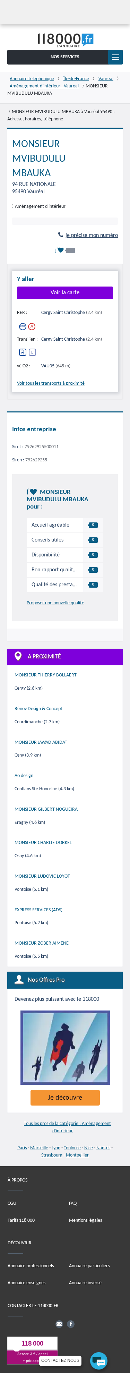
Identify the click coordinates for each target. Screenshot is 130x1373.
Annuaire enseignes (26, 1283)
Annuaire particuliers (89, 1266)
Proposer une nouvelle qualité (55, 603)
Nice (88, 1148)
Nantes (103, 1148)
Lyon (56, 1148)
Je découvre (65, 1097)
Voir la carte (65, 293)
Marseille (39, 1148)
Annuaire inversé (85, 1283)
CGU (12, 1203)
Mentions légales (85, 1220)
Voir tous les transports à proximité (51, 383)
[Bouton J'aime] (65, 250)
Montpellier (77, 1155)
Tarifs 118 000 (21, 1220)
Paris (22, 1148)
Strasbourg (51, 1155)
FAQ (73, 1203)
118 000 (32, 1343)
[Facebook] (71, 1324)
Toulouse (72, 1148)
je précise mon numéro (92, 235)
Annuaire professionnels (31, 1266)
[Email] (59, 1324)
